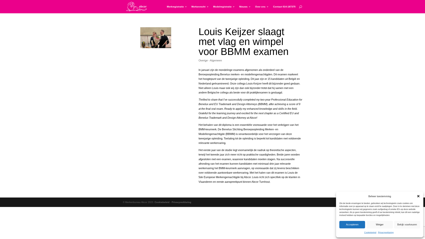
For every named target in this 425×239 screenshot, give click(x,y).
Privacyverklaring (386, 232)
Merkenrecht (198, 6)
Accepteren (352, 224)
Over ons (260, 6)
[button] (418, 196)
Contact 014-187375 (284, 6)
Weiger (379, 224)
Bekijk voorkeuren (407, 224)
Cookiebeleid (370, 232)
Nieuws (243, 6)
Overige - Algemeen (210, 60)
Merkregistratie (175, 6)
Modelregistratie (222, 6)
